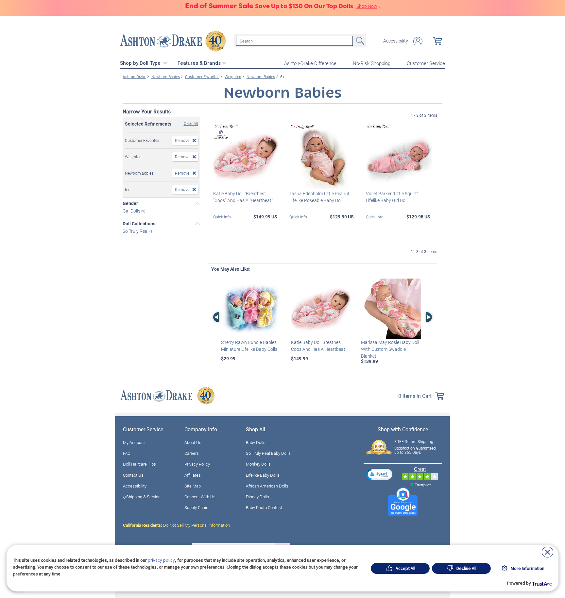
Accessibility (395, 41)
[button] (379, 474)
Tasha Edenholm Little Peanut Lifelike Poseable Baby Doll (319, 196)
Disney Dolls (257, 497)
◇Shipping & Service (142, 497)
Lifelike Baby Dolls (263, 475)
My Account (134, 442)
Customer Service (426, 63)
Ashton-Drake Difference (310, 63)
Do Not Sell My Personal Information (176, 525)
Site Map (192, 486)
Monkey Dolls (258, 464)
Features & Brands (199, 63)
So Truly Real (136, 231)
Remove (182, 140)
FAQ (126, 453)
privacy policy (161, 560)
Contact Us (133, 475)
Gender (130, 203)
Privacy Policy (197, 464)
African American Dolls (267, 486)
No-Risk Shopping (371, 63)
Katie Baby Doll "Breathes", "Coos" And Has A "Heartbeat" (243, 196)
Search (359, 41)
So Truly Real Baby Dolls (268, 453)
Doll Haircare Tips (139, 464)
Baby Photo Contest (264, 507)
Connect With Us (199, 497)
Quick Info (222, 216)
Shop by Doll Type (141, 63)
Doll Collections (139, 223)
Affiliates (192, 475)
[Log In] (418, 41)
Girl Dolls (132, 211)
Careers (191, 453)
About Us (192, 442)
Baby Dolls (255, 442)
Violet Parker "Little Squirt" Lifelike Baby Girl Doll (392, 196)
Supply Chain (196, 507)
